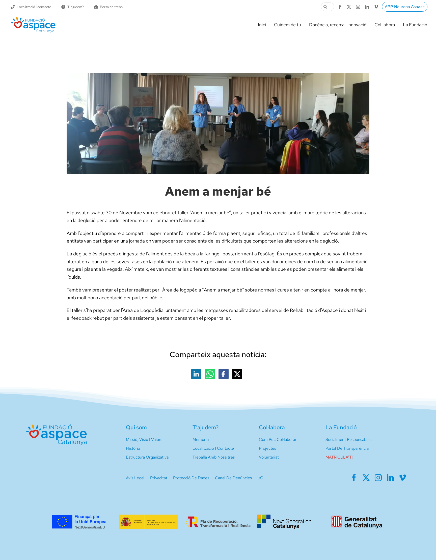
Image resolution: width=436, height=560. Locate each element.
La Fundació (341, 427)
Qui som (136, 427)
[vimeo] (376, 7)
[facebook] (340, 7)
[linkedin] (367, 7)
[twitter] (349, 7)
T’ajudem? (206, 427)
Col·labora (272, 427)
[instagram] (358, 7)
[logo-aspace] (33, 18)
